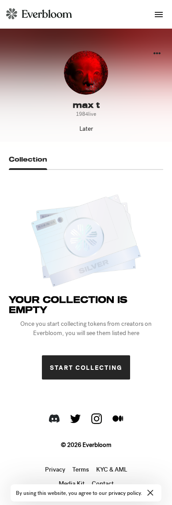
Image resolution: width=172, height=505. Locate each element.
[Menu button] (159, 14)
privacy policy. (125, 493)
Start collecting (86, 368)
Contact (103, 483)
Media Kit (72, 483)
